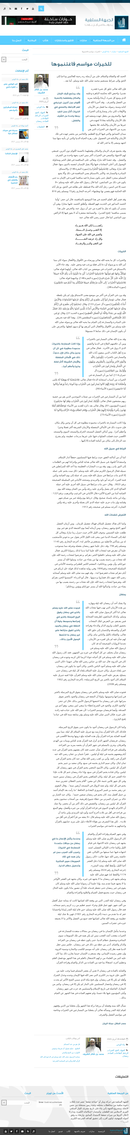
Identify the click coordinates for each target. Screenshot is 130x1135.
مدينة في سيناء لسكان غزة (10, 132)
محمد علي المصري (21, 149)
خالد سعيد (24, 79)
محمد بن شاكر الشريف (41, 91)
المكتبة (32, 40)
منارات (83, 40)
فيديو (61, 1131)
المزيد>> (124, 1121)
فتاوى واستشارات (64, 40)
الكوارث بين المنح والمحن (71, 1052)
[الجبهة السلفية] (106, 22)
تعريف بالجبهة (79, 1131)
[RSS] (11, 8)
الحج (37, 112)
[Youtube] (34, 8)
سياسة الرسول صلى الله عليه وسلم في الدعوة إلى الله (60, 1057)
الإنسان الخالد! (11, 153)
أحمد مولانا (24, 126)
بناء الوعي (40, 106)
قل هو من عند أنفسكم (72, 1044)
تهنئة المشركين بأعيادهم (10, 109)
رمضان (39, 121)
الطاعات (45, 118)
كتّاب (45, 40)
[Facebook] (22, 8)
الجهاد (42, 112)
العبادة (46, 121)
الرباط (38, 115)
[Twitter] (28, 8)
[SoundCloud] (5, 8)
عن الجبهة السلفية (104, 40)
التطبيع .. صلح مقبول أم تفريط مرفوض (66, 1048)
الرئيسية (101, 1131)
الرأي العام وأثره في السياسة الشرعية (66, 1061)
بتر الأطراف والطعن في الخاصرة (12, 180)
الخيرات (45, 115)
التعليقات (41, 126)
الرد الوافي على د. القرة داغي (10, 85)
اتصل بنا (16, 40)
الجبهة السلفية (123, 51)
